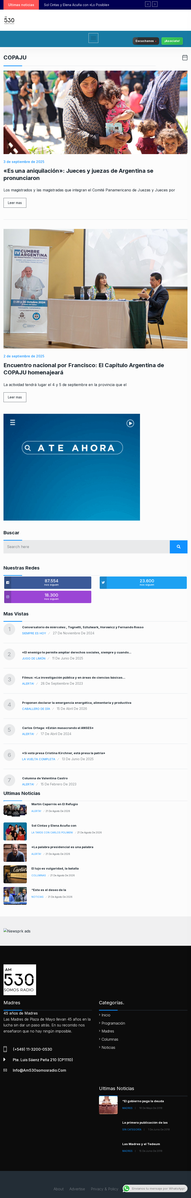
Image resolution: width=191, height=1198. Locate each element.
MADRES (127, 1108)
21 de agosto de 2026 (58, 811)
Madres (108, 1031)
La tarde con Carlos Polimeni (52, 832)
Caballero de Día (36, 709)
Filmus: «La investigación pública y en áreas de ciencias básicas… (73, 677)
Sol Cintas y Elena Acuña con (53, 825)
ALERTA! (28, 683)
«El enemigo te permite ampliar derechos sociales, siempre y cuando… (76, 652)
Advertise (77, 1189)
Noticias (37, 896)
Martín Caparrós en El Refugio (54, 804)
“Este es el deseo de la (48, 890)
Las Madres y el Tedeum (141, 1144)
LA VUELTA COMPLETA (38, 759)
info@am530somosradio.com (39, 1070)
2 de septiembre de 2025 (23, 356)
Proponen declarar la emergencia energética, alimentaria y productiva (76, 702)
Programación (113, 1023)
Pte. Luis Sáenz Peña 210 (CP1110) (43, 1059)
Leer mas (15, 203)
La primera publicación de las (145, 1122)
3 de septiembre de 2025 (23, 162)
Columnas (38, 875)
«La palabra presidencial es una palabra (62, 847)
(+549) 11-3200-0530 (32, 1049)
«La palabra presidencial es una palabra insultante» (93, 5)
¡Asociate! (172, 41)
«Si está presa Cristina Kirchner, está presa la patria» (63, 753)
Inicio (106, 1015)
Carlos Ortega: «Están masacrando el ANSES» (58, 728)
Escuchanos (145, 41)
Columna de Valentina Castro (45, 778)
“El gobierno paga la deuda (143, 1101)
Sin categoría (131, 1129)
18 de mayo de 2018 (150, 1108)
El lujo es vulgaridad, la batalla (55, 868)
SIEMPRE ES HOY (34, 633)
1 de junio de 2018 (159, 1129)
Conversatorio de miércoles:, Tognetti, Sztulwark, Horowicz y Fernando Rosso (82, 627)
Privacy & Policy (104, 1189)
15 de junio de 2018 (150, 1151)
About (59, 1189)
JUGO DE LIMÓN (33, 658)
